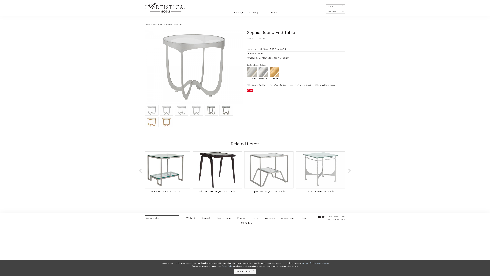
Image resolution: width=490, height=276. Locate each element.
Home (148, 24)
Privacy (241, 218)
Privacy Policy (227, 266)
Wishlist (190, 218)
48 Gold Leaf (274, 78)
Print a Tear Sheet (303, 85)
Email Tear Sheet (327, 85)
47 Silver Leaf (263, 78)
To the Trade (270, 12)
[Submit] (342, 6)
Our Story (253, 12)
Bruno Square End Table (320, 191)
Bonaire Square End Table (165, 191)
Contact (205, 218)
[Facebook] (319, 216)
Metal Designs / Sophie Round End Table (167, 24)
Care (304, 218)
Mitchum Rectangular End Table (217, 191)
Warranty (270, 218)
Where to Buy (280, 85)
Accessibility (288, 218)
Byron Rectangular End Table (269, 191)
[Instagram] (323, 216)
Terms (255, 218)
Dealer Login (224, 218)
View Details (164, 169)
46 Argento (252, 78)
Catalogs (238, 12)
